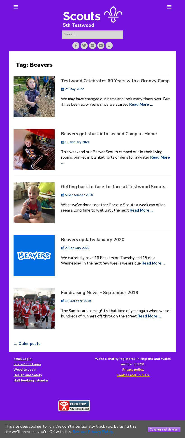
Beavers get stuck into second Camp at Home (109, 134)
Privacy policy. (133, 369)
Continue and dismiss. (164, 429)
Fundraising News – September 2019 (99, 293)
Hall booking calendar (31, 380)
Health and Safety (28, 375)
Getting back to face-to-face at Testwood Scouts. (113, 187)
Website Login (25, 369)
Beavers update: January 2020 (92, 240)
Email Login (23, 359)
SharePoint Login (27, 364)
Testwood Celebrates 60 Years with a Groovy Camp (115, 81)
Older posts (27, 343)
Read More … (141, 104)
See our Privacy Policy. (93, 431)
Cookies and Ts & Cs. (133, 375)
